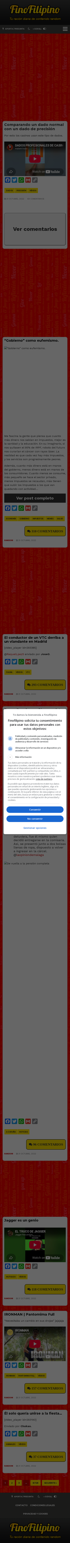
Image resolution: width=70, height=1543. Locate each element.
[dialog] (35, 771)
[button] (35, 757)
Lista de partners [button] (44, 779)
